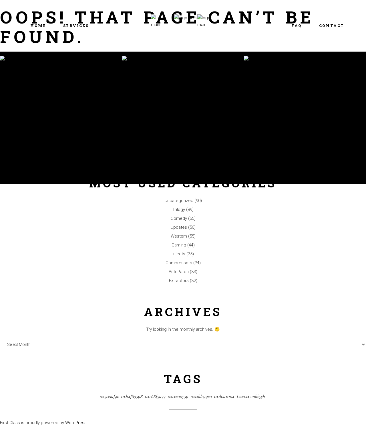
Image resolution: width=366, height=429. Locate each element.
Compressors (179, 262)
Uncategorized (178, 200)
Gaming (179, 245)
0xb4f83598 (132, 396)
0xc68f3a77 (155, 396)
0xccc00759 (178, 396)
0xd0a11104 (224, 396)
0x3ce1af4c (109, 396)
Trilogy (178, 209)
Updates (178, 227)
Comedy (179, 218)
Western (179, 236)
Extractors (179, 280)
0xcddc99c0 (201, 396)
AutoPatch (179, 271)
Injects (178, 253)
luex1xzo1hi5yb (251, 396)
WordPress (76, 422)
